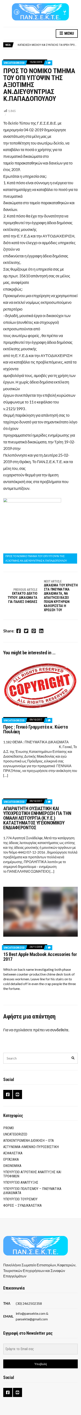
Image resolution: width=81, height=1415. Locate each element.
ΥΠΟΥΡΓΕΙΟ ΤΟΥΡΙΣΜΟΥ (20, 1199)
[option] (47, 45)
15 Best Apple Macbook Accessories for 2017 (40, 957)
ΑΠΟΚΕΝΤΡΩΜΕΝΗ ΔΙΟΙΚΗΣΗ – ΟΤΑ (28, 1141)
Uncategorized (14, 62)
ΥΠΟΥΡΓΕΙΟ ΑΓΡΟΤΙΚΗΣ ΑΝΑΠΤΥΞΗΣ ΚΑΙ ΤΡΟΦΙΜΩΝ (32, 1174)
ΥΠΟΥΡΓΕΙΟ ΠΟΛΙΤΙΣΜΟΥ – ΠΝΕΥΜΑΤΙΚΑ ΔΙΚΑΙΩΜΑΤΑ (32, 1191)
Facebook (7, 1094)
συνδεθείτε (59, 1029)
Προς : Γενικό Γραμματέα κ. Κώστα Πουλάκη (35, 729)
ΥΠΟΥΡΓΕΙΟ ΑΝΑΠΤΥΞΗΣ (20, 1182)
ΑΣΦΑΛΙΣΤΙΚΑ (12, 1153)
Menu (69, 33)
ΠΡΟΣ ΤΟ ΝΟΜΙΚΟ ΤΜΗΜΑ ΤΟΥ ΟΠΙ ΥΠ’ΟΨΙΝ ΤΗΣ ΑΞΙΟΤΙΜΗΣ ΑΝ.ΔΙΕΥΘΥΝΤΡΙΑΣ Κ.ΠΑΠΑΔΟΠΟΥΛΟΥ (36, 558)
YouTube (17, 1094)
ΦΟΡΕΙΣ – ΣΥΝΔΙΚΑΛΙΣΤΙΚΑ (22, 1205)
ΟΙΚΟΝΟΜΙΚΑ (12, 1166)
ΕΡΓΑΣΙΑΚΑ (11, 1159)
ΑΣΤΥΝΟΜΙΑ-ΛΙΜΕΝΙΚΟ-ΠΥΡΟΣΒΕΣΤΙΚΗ (31, 1147)
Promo (8, 1128)
